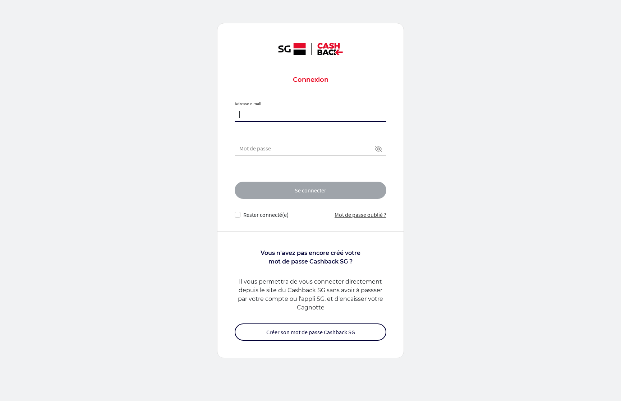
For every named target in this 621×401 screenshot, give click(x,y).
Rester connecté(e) (266, 214)
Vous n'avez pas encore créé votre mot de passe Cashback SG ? (310, 257)
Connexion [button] (310, 80)
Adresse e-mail (248, 103)
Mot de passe (255, 148)
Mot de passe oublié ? (360, 214)
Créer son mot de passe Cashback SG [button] (310, 332)
